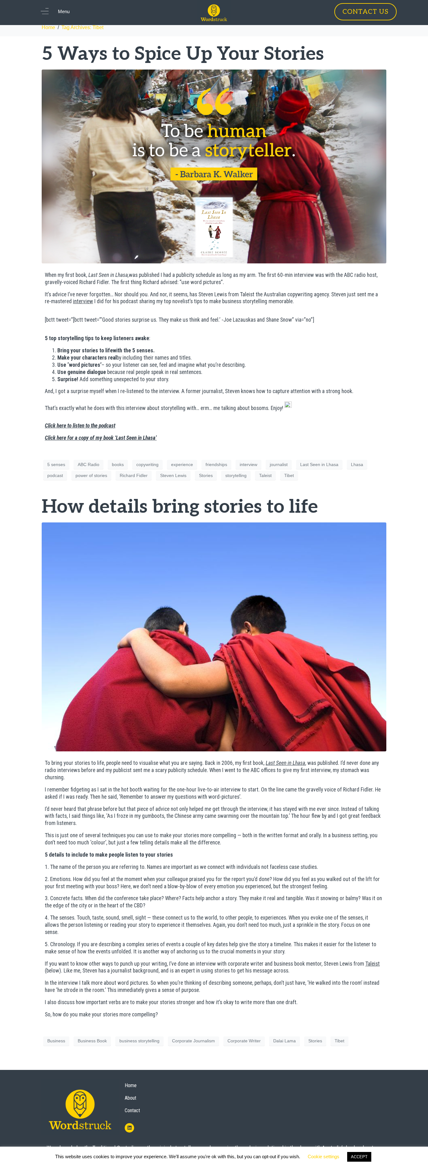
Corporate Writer (244, 1040)
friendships (216, 464)
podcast (55, 475)
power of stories (91, 475)
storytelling (236, 475)
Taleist (265, 475)
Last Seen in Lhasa (319, 464)
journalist (279, 464)
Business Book (92, 1040)
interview (83, 301)
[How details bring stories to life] (214, 636)
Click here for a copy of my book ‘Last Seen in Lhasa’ (101, 438)
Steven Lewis (173, 475)
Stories (206, 475)
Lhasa (357, 464)
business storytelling (139, 1040)
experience (182, 464)
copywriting (147, 464)
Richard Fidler (134, 475)
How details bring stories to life (180, 507)
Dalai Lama (284, 1040)
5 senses (56, 464)
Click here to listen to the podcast (80, 426)
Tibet (289, 475)
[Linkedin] (129, 1128)
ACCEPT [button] (359, 1156)
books (118, 464)
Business (56, 1040)
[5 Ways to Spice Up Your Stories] (214, 166)
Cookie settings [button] (323, 1156)
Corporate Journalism (193, 1040)
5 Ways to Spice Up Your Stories (183, 54)
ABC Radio (88, 464)
